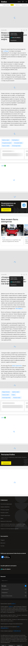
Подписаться (6, 209)
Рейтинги (17, 5)
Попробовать (13, 40)
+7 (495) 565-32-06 (17, 638)
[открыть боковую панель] (23, 2)
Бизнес (3, 237)
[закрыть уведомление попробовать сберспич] (22, 34)
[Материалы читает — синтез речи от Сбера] (22, 30)
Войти (19, 1)
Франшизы (24, 5)
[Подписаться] (25, 587)
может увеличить (17, 365)
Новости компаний (6, 490)
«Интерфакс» (19, 308)
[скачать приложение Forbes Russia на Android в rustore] (6, 564)
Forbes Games (8, 5)
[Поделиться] (24, 30)
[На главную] (4, 1)
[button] (26, 2)
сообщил (6, 51)
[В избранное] (26, 30)
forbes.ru (13, 610)
